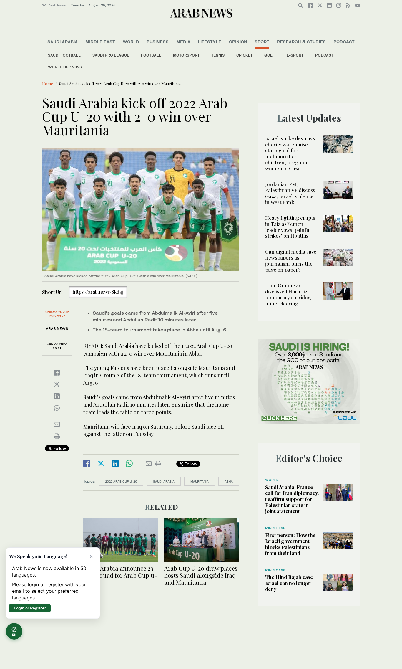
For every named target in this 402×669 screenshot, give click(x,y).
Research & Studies (301, 41)
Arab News (57, 5)
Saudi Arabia (62, 41)
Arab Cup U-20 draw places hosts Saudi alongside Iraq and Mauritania (200, 575)
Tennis (218, 55)
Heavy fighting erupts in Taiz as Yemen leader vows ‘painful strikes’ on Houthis (290, 226)
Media (183, 41)
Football (151, 55)
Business (158, 41)
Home (47, 83)
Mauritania (199, 481)
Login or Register (30, 608)
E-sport (295, 55)
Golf (269, 55)
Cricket (244, 55)
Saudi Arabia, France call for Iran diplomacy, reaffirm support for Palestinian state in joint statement (292, 499)
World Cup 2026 (65, 67)
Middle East (100, 41)
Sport (262, 41)
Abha (229, 481)
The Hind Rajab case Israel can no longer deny (289, 583)
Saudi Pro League (110, 55)
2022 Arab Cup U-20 (121, 481)
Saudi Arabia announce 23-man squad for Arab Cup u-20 (120, 575)
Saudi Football (64, 55)
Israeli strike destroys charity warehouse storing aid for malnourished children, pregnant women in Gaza (290, 153)
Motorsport (186, 55)
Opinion (238, 41)
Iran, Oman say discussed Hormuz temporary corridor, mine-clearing (288, 294)
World (131, 41)
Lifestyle (209, 41)
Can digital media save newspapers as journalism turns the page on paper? (290, 260)
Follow (59, 448)
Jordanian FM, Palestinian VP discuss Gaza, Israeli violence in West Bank (290, 193)
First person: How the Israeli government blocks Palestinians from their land (290, 544)
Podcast (324, 55)
